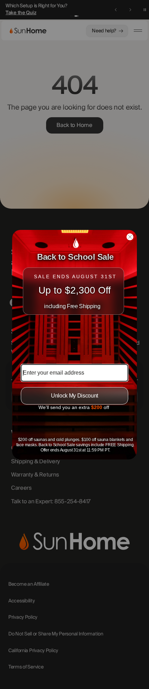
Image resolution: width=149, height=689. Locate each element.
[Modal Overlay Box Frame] (74, 344)
